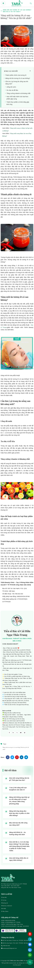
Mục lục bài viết (11, 71)
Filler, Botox (5, 911)
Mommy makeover (7, 905)
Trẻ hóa (4, 900)
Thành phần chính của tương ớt (15, 75)
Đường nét (5, 903)
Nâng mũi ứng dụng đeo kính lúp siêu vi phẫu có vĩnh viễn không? (19, 813)
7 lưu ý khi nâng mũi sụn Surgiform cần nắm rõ (18, 789)
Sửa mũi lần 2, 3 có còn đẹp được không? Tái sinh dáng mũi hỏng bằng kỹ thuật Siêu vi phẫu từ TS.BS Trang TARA (19, 846)
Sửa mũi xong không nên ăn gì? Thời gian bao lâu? (19, 779)
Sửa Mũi (4, 897)
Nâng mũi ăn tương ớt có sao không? (17, 78)
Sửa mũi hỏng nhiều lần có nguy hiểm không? (18, 859)
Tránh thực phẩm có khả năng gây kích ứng (18, 103)
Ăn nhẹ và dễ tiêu (12, 90)
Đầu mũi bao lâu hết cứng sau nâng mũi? (18, 824)
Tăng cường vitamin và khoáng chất (18, 93)
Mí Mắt (4, 908)
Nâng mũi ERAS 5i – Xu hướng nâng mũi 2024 (17, 833)
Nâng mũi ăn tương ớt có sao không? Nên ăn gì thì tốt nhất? (16, 748)
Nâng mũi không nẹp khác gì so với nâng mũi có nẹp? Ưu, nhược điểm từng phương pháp (19, 800)
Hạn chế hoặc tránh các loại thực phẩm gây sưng (17, 98)
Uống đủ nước (11, 87)
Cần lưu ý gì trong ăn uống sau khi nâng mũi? (16, 83)
